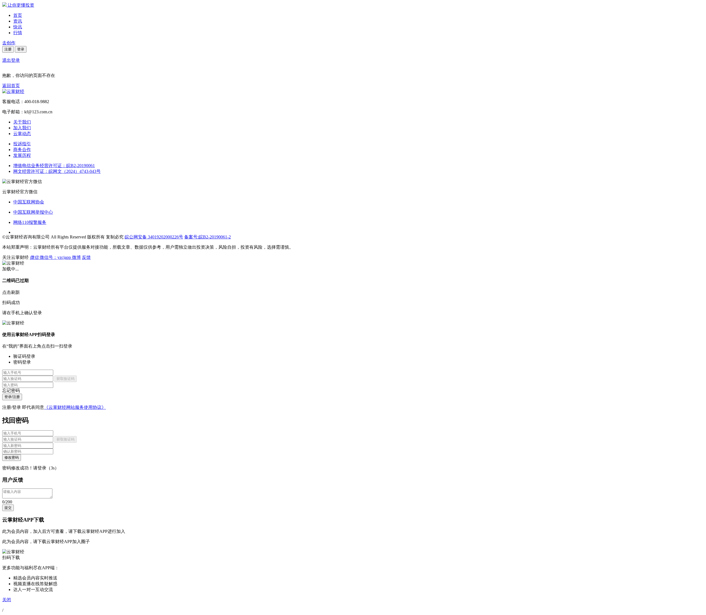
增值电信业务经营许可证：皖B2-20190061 (54, 165)
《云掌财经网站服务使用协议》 (75, 407)
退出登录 (11, 60)
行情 (17, 32)
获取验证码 (65, 379)
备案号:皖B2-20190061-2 (207, 237)
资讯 (17, 21)
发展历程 (22, 155)
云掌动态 (22, 133)
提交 (8, 508)
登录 (20, 49)
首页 (17, 15)
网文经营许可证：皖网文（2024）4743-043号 (57, 171)
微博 (76, 257)
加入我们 (22, 127)
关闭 (6, 599)
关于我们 (22, 122)
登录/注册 (12, 397)
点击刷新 (11, 292)
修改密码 (11, 457)
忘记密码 (11, 390)
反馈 (86, 257)
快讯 (17, 27)
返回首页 (11, 85)
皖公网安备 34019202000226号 (154, 237)
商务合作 (22, 149)
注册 (8, 49)
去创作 (8, 43)
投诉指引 (22, 143)
